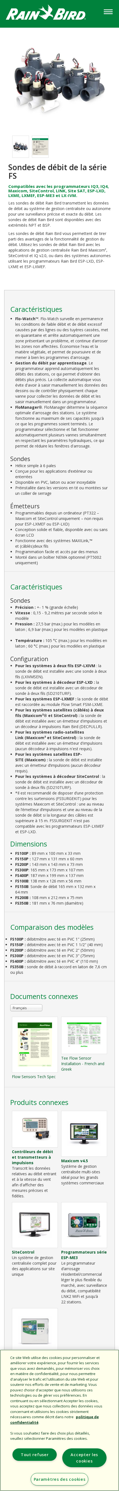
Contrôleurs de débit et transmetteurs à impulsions (32, 1157)
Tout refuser (35, 1454)
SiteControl (23, 1252)
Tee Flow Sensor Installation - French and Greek (82, 1063)
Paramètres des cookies (60, 1479)
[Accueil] (51, 13)
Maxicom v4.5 (74, 1160)
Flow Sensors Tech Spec (34, 1076)
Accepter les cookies (84, 1458)
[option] (20, 147)
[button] (59, 78)
